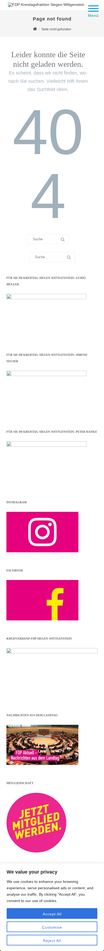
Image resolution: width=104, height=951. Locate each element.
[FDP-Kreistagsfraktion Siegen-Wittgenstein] (45, 4)
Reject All (52, 940)
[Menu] (93, 5)
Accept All (52, 914)
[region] (52, 907)
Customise (52, 927)
